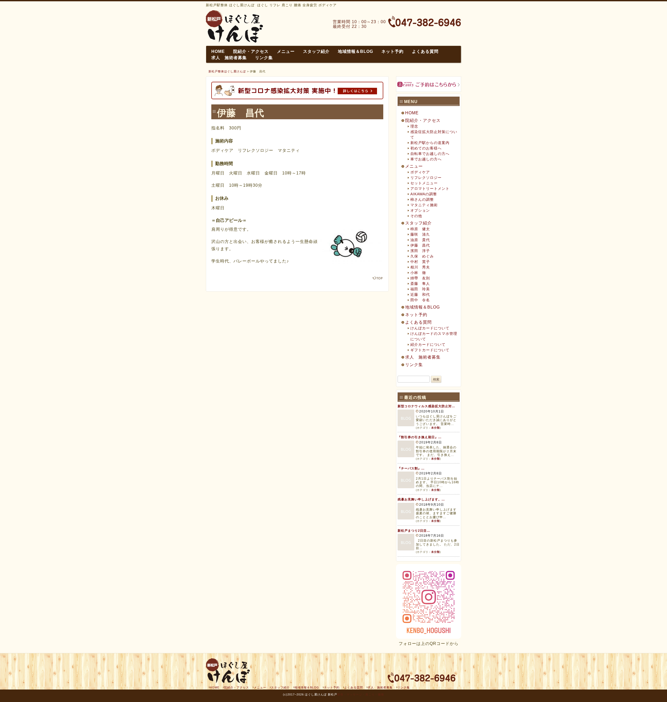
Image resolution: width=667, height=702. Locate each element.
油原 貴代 (420, 240)
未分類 (435, 427)
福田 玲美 (420, 289)
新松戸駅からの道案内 (429, 143)
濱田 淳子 (420, 251)
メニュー (286, 51)
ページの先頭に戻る (377, 278)
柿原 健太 (420, 229)
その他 (416, 216)
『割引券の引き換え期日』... (419, 437)
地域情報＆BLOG (355, 51)
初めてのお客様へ (426, 148)
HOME (218, 51)
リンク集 (264, 57)
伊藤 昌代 (420, 245)
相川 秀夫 (420, 267)
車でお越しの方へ (426, 159)
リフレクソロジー (426, 178)
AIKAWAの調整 (423, 194)
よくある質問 (425, 51)
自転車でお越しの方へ (429, 154)
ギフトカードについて (429, 350)
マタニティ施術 (424, 205)
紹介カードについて (428, 344)
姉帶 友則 (420, 278)
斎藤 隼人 (420, 283)
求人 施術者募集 (229, 57)
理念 (414, 126)
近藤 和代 (420, 294)
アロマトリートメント (429, 188)
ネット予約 (392, 51)
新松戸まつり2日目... (414, 530)
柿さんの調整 (422, 199)
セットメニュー (424, 183)
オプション (420, 210)
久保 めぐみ (422, 256)
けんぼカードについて (429, 328)
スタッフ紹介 (316, 51)
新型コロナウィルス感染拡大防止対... (426, 406)
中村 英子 (420, 262)
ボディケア (420, 172)
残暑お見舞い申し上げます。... (421, 499)
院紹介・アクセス (251, 51)
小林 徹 (418, 273)
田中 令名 (420, 300)
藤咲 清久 (420, 234)
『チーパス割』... (411, 468)
